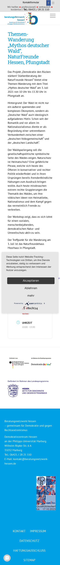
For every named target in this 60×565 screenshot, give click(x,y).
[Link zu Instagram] (53, 3)
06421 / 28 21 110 (38, 9)
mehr (30, 295)
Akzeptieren (31, 280)
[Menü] (51, 15)
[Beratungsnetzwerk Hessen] (24, 18)
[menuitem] (43, 15)
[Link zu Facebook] (48, 3)
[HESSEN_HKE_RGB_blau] (32, 385)
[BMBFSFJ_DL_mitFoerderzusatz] (30, 363)
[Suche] (43, 15)
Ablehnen (30, 288)
